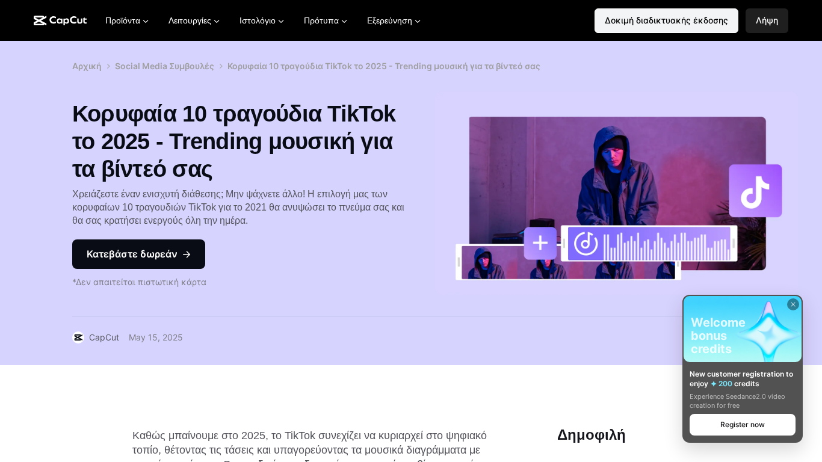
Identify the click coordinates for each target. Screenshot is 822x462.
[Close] (793, 304)
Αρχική (87, 66)
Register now (742, 424)
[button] (767, 20)
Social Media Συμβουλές (164, 66)
